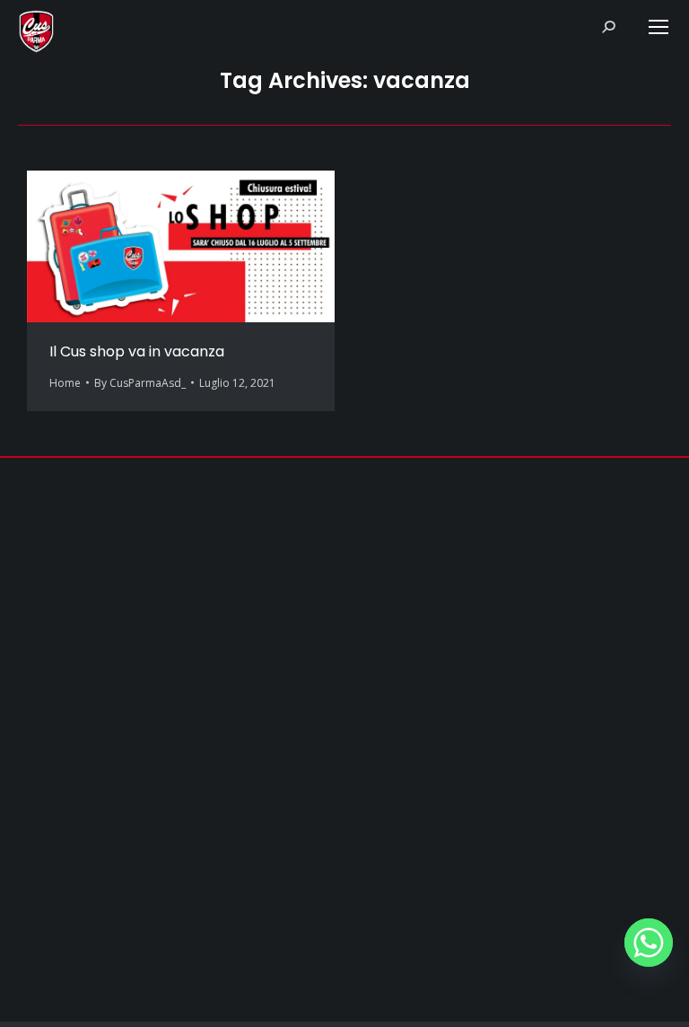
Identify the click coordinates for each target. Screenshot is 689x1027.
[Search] (608, 26)
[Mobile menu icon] (658, 27)
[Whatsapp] (648, 942)
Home (65, 383)
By (140, 383)
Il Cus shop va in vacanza (136, 351)
